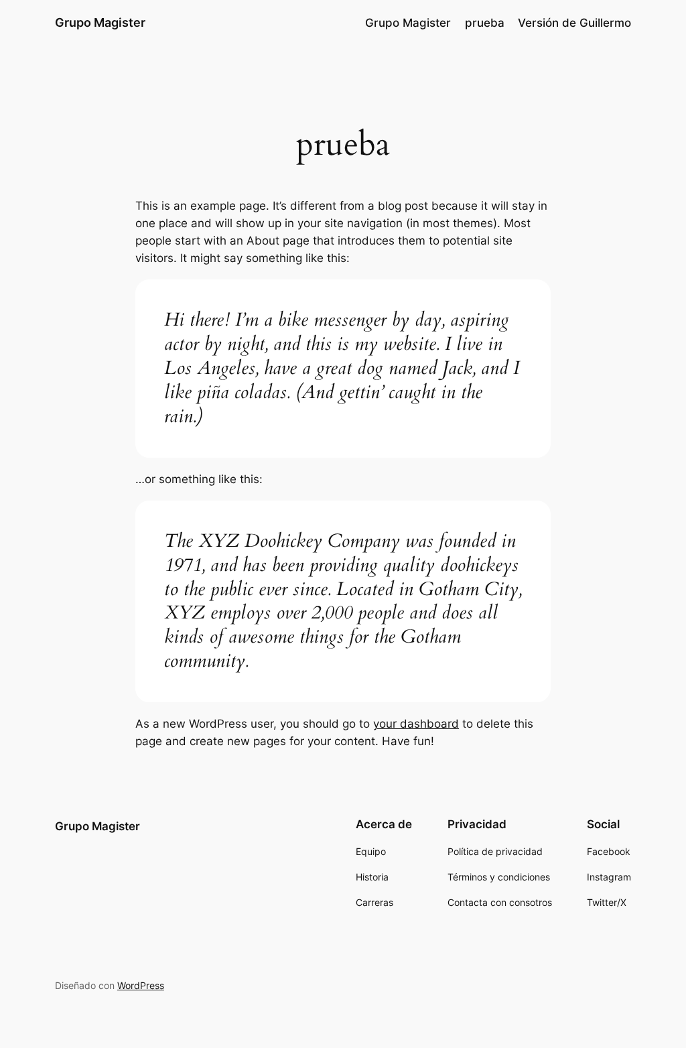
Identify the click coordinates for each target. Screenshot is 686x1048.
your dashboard (416, 723)
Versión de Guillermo (574, 22)
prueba (484, 22)
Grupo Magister (100, 22)
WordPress (140, 985)
